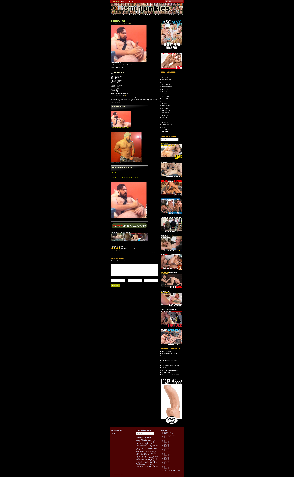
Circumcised (142, 445)
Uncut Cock (124, 250)
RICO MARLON (165, 129)
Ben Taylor (167, 372)
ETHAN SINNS (165, 98)
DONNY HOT (165, 117)
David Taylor (174, 360)
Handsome (141, 456)
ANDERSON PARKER (167, 86)
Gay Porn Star (144, 451)
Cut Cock (143, 447)
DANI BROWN (165, 96)
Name (112, 277)
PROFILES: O (167, 454)
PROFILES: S (167, 459)
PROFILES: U (167, 462)
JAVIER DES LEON (166, 84)
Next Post (154, 253)
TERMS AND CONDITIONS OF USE (171, 470)
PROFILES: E (167, 441)
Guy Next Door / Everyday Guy (147, 453)
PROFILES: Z (167, 469)
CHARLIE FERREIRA (167, 124)
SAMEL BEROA (165, 75)
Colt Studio (138, 447)
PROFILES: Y (167, 467)
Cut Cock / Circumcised (144, 447)
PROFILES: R (167, 458)
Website (145, 277)
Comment (113, 262)
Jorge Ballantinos (173, 370)
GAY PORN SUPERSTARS (170, 435)
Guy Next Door (143, 453)
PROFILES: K (167, 449)
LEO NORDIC (165, 77)
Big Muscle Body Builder (145, 443)
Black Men (153, 443)
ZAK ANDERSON (166, 108)
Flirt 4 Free (126, 23)
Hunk (152, 456)
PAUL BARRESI (174, 363)
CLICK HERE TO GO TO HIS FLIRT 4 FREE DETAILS (124, 177)
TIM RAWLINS (168, 351)
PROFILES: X (167, 466)
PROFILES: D (167, 440)
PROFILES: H (167, 445)
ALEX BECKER (165, 112)
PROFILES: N (167, 453)
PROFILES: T (167, 461)
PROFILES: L (167, 450)
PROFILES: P (167, 456)
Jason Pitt (173, 367)
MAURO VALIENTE (166, 79)
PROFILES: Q (167, 457)
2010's (116, 23)
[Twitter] (112, 433)
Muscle (143, 459)
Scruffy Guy (119, 250)
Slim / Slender (144, 463)
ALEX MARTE (165, 131)
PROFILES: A (167, 436)
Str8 (142, 464)
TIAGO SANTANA (166, 110)
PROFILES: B (167, 437)
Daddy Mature (146, 450)
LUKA (163, 82)
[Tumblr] (115, 433)
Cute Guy (149, 448)
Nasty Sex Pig (139, 461)
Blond (138, 445)
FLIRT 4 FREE (114, 172)
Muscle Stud (151, 459)
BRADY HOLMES (166, 105)
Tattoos (146, 464)
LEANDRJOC (165, 89)
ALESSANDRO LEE (166, 115)
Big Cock (148, 442)
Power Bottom (146, 461)
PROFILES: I (167, 446)
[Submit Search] (166, 1)
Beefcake (142, 442)
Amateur (138, 440)
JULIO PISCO (165, 94)
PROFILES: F (167, 443)
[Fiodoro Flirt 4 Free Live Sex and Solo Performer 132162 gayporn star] (129, 226)
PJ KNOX (164, 127)
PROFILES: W (167, 465)
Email (129, 277)
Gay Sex (151, 451)
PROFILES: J (167, 448)
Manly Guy (152, 458)
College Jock (151, 445)
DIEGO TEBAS (165, 120)
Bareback (151, 440)
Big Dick (113, 250)
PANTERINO (165, 91)
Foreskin (152, 450)
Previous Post (116, 253)
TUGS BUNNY (165, 103)
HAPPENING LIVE (166, 432)
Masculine (138, 459)
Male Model (145, 458)
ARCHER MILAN (166, 101)
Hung (148, 456)
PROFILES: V (167, 463)
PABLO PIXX (165, 122)
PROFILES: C (167, 439)
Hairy (116, 250)
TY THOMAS (176, 365)
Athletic (144, 440)
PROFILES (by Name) (167, 433)
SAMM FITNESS (176, 375)
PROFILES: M (167, 452)
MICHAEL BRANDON (171, 353)
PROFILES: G (167, 444)
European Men (120, 23)
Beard (137, 442)
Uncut (145, 466)
